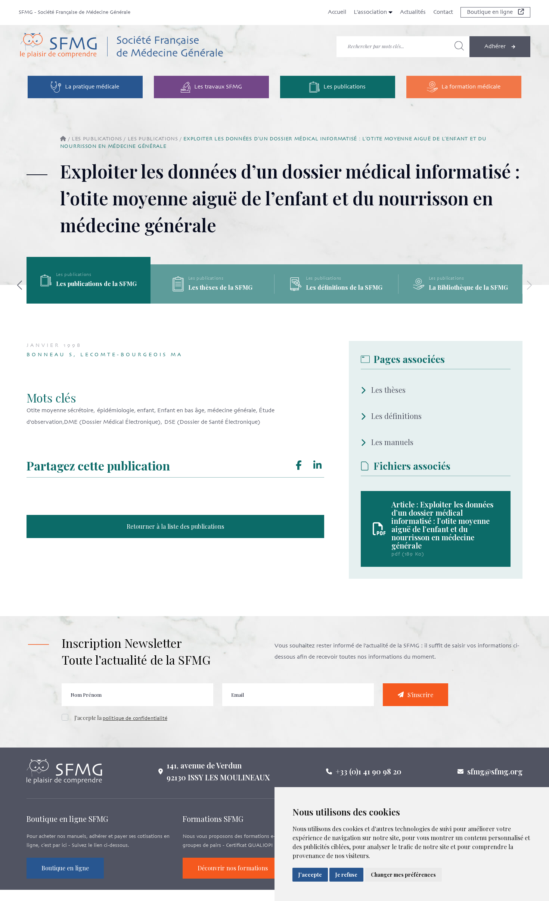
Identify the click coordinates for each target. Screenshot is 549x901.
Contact (443, 12)
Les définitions (396, 416)
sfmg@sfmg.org (494, 771)
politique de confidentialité (135, 718)
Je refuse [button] (346, 874)
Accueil (337, 12)
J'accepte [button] (310, 874)
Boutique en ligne (490, 12)
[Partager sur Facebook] (298, 465)
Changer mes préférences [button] (403, 874)
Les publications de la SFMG (220, 284)
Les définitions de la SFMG (468, 287)
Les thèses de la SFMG (344, 287)
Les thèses (388, 390)
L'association (371, 12)
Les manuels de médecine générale (90, 287)
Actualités (413, 12)
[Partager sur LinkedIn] (317, 465)
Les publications (97, 139)
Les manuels (392, 442)
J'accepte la (120, 717)
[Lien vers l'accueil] (121, 47)
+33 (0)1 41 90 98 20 (368, 771)
